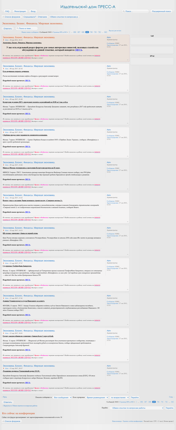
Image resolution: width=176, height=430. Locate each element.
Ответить (8, 28)
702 (99, 32)
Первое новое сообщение (30, 32)
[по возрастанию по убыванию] (124, 397)
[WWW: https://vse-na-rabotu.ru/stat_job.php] (108, 50)
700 (91, 32)
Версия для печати (115, 30)
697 (79, 32)
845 (106, 32)
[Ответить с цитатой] (95, 37)
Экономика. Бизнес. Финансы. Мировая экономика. (32, 23)
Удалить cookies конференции (132, 421)
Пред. (5, 397)
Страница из (60, 32)
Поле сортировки (79, 397)
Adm (6, 40)
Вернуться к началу (127, 60)
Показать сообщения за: (43, 397)
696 (75, 32)
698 (83, 32)
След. (171, 397)
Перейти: (105, 408)
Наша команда (117, 421)
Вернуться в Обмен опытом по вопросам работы (20, 406)
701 (95, 32)
